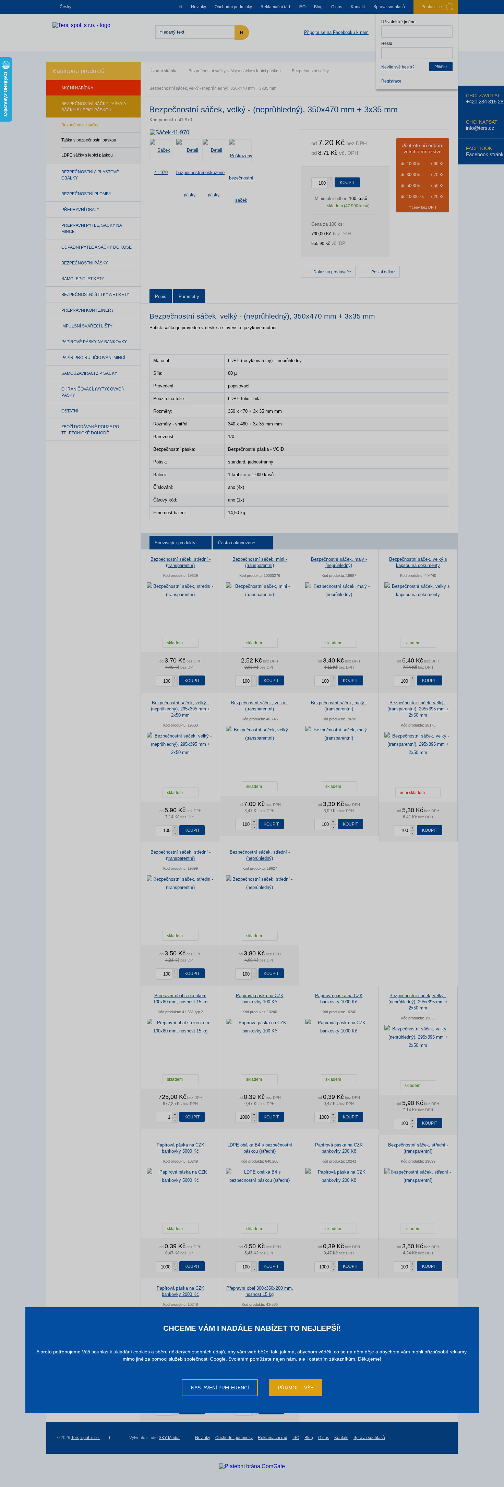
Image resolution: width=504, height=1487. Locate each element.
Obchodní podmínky (233, 6)
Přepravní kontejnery (87, 310)
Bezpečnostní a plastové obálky (90, 175)
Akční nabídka (77, 88)
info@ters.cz (480, 128)
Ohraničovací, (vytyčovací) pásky (92, 392)
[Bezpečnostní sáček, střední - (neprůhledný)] (259, 883)
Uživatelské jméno (398, 22)
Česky (65, 6)
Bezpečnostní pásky (84, 263)
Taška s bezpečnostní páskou (88, 140)
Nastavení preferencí (220, 1387)
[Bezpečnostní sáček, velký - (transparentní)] (259, 734)
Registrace (391, 81)
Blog (318, 6)
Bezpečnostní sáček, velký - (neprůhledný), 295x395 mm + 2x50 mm (180, 709)
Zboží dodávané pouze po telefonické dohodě (90, 429)
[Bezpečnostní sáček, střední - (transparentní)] (180, 590)
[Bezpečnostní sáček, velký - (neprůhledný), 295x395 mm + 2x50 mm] (180, 744)
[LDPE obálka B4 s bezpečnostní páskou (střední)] (259, 1176)
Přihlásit (440, 67)
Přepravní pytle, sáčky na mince (91, 228)
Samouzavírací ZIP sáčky (89, 373)
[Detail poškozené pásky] (213, 150)
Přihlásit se (431, 6)
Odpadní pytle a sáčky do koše (96, 247)
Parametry (189, 296)
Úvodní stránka (163, 71)
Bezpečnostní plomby (86, 193)
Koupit (347, 182)
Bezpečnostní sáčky (310, 71)
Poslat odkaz (383, 272)
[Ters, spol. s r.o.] (81, 25)
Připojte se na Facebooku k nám (336, 32)
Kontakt (358, 6)
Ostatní (69, 411)
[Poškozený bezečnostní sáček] (240, 150)
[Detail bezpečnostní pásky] (187, 150)
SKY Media (169, 1437)
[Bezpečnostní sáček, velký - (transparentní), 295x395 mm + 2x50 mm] (418, 744)
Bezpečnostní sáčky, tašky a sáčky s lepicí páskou (235, 71)
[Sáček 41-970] (169, 132)
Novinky (198, 6)
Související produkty (175, 542)
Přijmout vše (295, 1387)
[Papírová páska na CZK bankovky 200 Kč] (338, 1176)
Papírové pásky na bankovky (94, 341)
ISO (302, 6)
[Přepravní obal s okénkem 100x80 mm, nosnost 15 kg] (180, 1027)
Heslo (386, 43)
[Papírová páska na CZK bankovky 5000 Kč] (180, 1176)
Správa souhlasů (389, 6)
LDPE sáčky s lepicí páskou (87, 155)
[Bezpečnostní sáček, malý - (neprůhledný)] (338, 590)
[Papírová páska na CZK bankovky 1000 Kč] (338, 1027)
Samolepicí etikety (82, 278)
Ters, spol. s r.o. (85, 1437)
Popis (160, 296)
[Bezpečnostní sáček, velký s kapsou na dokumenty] (418, 590)
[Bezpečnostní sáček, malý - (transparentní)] (338, 734)
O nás (336, 6)
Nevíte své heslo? (398, 67)
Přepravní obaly (80, 209)
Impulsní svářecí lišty (86, 326)
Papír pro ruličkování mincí (93, 357)
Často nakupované (236, 542)
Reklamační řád (275, 6)
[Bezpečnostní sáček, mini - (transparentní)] (259, 590)
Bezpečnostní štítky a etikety (95, 294)
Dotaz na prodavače (332, 272)
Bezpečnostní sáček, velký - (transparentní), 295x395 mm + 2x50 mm (418, 709)
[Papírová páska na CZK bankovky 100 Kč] (259, 1027)
